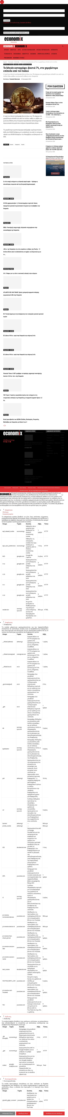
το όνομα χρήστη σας (10, 13)
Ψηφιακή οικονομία (27, 64)
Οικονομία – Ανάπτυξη (21, 54)
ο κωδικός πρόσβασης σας (11, 18)
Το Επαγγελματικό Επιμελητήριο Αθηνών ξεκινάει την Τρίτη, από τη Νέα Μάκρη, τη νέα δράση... (55, 158)
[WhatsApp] (30, 154)
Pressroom (8, 58)
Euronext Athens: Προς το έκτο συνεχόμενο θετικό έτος (54, 103)
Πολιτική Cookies (32, 487)
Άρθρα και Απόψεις (43, 54)
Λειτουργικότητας (10, 1079)
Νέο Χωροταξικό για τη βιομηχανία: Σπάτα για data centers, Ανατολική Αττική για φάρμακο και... (54, 124)
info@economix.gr (9, 440)
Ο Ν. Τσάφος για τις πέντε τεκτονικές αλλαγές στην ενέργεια (20, 273)
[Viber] (34, 154)
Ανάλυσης (8, 1017)
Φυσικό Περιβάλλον (42, 50)
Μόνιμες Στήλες (18, 58)
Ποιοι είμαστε (7, 487)
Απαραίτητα (8, 510)
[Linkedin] (37, 154)
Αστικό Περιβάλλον (28, 50)
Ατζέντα (54, 54)
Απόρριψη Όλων (7, 1113)
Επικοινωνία (15, 487)
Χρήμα (20, 64)
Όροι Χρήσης (23, 487)
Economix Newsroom (15, 79)
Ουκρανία (17, 144)
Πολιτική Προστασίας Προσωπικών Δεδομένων (48, 487)
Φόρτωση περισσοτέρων (54, 159)
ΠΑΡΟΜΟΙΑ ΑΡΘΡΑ (8, 163)
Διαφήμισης (9, 622)
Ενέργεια (13, 50)
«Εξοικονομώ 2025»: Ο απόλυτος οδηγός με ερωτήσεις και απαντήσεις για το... (33, 478)
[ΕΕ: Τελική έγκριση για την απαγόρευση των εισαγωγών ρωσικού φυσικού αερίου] (23, 304)
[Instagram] (5, 442)
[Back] (4, 5)
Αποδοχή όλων (23, 1113)
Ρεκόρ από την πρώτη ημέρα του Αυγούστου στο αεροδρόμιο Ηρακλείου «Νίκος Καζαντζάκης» (55, 93)
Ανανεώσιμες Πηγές (8, 269)
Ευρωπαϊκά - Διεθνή (8, 198)
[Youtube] (10, 442)
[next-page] (5, 426)
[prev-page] (4, 426)
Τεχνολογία (8, 54)
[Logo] (9, 47)
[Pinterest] (26, 154)
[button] (63, 46)
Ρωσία (22, 144)
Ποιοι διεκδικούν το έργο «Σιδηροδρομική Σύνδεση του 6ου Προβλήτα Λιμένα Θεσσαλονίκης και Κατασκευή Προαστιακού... (55, 136)
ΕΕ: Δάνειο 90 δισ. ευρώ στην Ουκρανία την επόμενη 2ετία (19, 335)
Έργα (19, 50)
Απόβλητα (54, 50)
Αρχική (6, 50)
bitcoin (11, 144)
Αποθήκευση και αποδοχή (54, 1113)
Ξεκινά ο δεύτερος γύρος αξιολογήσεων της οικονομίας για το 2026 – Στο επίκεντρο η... (55, 113)
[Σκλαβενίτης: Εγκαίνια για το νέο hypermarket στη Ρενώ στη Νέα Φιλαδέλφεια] (34, 438)
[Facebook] (18, 154)
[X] (22, 154)
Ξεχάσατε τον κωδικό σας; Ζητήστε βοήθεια (17, 22)
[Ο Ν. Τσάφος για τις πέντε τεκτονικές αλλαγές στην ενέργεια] (23, 263)
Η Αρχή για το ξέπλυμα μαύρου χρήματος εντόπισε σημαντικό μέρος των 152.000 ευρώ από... (54, 147)
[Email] (41, 154)
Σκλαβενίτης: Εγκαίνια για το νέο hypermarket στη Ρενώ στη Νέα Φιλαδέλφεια (33, 444)
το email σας (7, 31)
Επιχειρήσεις (7, 223)
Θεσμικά (33, 54)
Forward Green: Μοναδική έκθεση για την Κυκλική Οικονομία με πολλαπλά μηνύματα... (34, 461)
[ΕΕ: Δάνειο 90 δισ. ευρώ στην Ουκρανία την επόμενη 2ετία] (23, 325)
